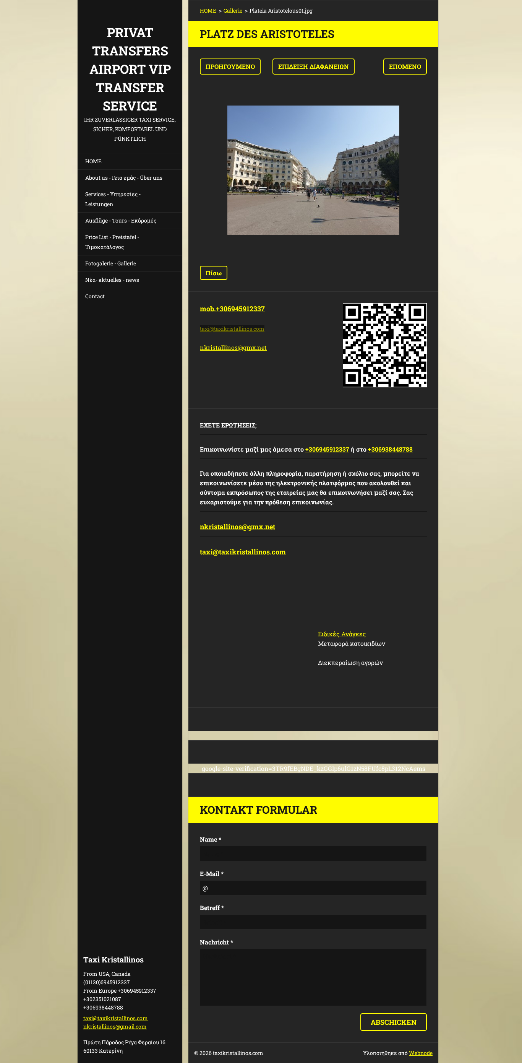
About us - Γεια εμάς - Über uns (123, 177)
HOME (93, 161)
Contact (95, 296)
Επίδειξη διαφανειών (313, 66)
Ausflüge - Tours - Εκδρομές (120, 220)
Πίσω (214, 273)
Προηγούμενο (230, 66)
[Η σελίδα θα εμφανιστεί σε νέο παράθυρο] (313, 170)
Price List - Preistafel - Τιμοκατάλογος (112, 241)
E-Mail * (212, 874)
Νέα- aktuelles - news (112, 279)
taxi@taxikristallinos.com (243, 551)
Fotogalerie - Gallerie (110, 263)
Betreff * (212, 908)
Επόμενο (405, 66)
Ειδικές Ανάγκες (342, 634)
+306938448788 (390, 449)
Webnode (421, 1052)
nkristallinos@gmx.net (233, 347)
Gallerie (233, 10)
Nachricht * (216, 942)
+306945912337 (327, 449)
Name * (210, 839)
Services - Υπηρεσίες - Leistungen (113, 199)
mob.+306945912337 (232, 308)
